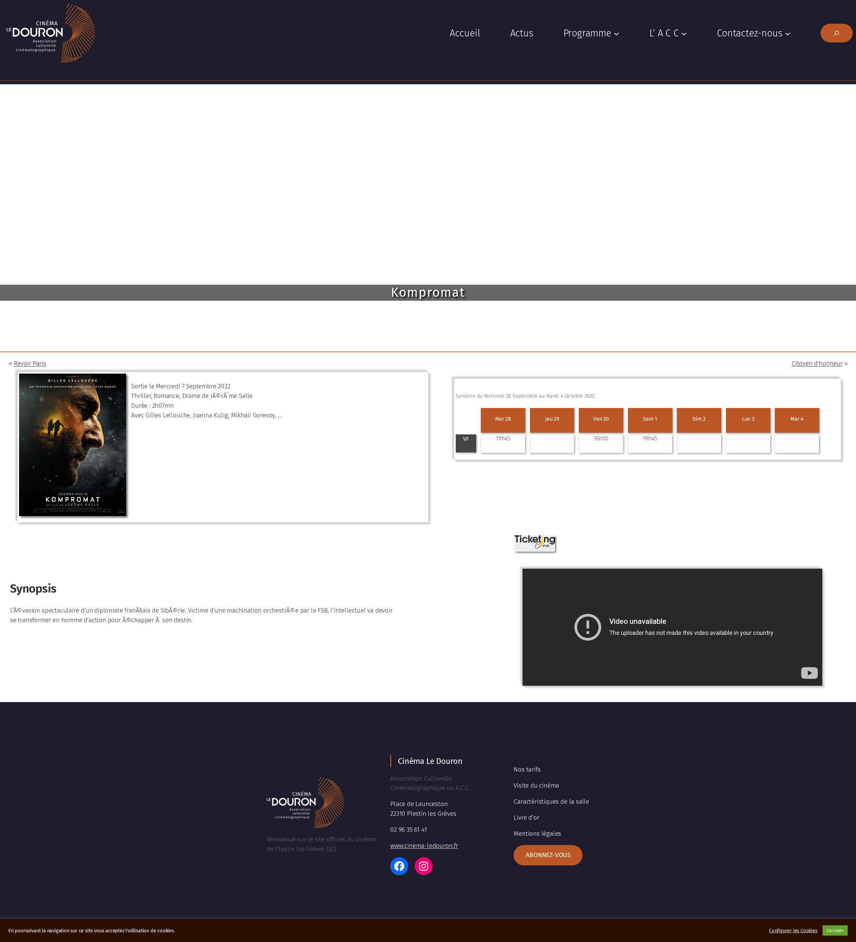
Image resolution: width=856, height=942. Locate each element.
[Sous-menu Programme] (616, 33)
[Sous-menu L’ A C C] (684, 33)
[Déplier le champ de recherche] (837, 33)
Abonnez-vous (548, 855)
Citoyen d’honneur (817, 363)
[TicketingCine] (535, 546)
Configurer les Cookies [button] (793, 931)
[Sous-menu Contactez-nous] (787, 33)
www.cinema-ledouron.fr (424, 845)
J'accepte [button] (835, 930)
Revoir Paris (30, 363)
